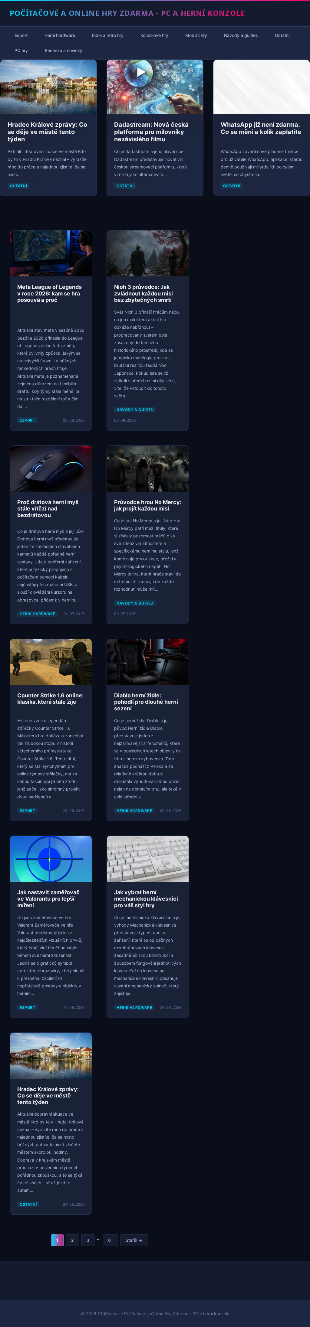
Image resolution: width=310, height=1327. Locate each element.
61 (110, 1240)
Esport (21, 35)
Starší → (134, 1240)
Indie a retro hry (108, 35)
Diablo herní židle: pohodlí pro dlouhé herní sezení (146, 702)
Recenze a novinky (63, 50)
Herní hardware (60, 35)
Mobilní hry (196, 35)
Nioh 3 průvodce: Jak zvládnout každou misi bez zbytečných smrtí (143, 293)
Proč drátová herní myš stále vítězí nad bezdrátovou (47, 508)
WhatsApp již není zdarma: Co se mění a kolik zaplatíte (261, 128)
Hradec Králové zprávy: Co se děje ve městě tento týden (47, 132)
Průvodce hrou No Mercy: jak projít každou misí (147, 505)
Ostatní (282, 35)
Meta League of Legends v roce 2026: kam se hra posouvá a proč (49, 293)
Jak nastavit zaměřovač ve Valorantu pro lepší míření (48, 898)
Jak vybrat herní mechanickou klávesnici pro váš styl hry (146, 898)
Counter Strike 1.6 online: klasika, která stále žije (50, 698)
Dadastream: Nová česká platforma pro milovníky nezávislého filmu (151, 132)
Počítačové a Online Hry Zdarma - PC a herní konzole (127, 13)
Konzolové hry (154, 35)
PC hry (21, 50)
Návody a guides (241, 35)
